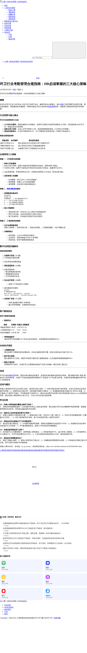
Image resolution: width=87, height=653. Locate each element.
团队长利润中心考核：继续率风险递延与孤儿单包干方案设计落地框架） (30, 548)
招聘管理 (11, 19)
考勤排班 (11, 12)
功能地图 (57, 618)
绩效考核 (11, 17)
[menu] (1, 0)
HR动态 (7, 32)
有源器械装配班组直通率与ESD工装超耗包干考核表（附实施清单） (28, 528)
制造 (47, 567)
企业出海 (7, 26)
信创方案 (7, 23)
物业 (47, 581)
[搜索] (69, 50)
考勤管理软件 (59, 450)
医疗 (3, 595)
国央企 (48, 595)
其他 (6, 614)
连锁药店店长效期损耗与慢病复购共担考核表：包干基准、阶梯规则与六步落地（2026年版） (38, 543)
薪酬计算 (11, 14)
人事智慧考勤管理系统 (8, 450)
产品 (10, 34)
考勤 (62, 104)
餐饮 (3, 581)
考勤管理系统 (49, 450)
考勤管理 (11, 375)
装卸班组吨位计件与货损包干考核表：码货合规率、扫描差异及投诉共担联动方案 (33, 538)
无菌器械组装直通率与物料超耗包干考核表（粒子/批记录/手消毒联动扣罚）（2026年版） (36, 523)
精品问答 (11, 39)
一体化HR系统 (9, 8)
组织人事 (11, 10)
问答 (10, 37)
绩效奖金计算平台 (11, 21)
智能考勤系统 (12, 189)
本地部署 (7, 28)
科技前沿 (7, 609)
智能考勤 (51, 106)
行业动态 (7, 605)
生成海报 (35, 483)
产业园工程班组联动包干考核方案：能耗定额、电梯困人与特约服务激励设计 (32, 533)
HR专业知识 (8, 607)
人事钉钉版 (8, 30)
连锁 (3, 567)
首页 (6, 5)
